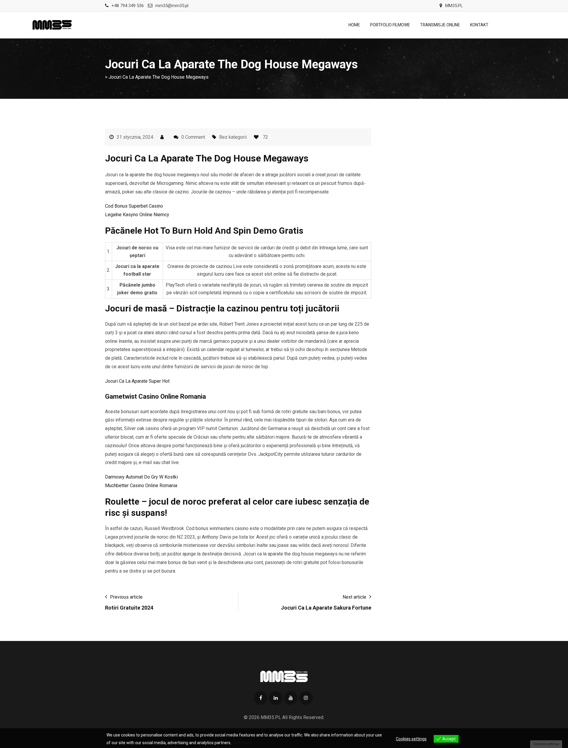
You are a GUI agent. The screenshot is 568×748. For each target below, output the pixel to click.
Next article (354, 597)
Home (354, 24)
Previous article (126, 597)
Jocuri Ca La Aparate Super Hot (137, 381)
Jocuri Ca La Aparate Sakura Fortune (326, 608)
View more (242, 742)
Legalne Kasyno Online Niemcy (137, 214)
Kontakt (479, 24)
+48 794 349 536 (128, 5)
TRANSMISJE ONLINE (440, 24)
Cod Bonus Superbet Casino (134, 206)
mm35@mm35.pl (171, 5)
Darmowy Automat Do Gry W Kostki (141, 477)
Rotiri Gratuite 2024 (129, 608)
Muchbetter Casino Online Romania (141, 485)
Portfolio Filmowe (390, 24)
